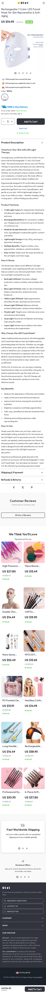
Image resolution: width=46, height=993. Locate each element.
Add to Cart (35, 989)
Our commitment (9, 951)
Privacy (30, 977)
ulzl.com (5, 938)
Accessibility (38, 977)
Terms (25, 977)
